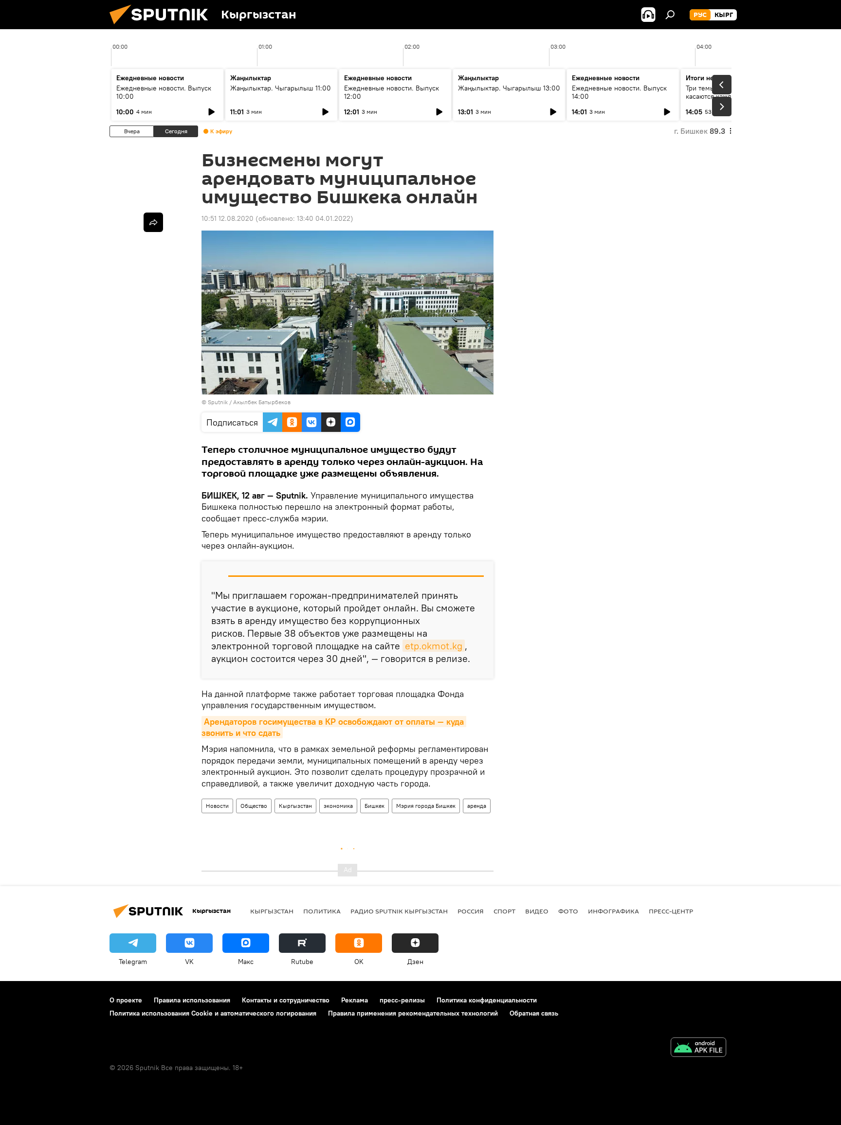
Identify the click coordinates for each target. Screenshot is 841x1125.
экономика (338, 805)
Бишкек (374, 805)
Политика (322, 911)
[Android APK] (698, 1048)
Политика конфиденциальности (487, 1000)
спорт (504, 911)
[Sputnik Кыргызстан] (162, 26)
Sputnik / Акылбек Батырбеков (249, 402)
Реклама (354, 1000)
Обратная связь (534, 1013)
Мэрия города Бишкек (426, 805)
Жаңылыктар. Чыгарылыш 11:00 (280, 88)
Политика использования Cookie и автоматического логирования (213, 1013)
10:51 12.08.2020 (227, 218)
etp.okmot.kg (433, 646)
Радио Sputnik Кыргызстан (399, 911)
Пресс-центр (671, 911)
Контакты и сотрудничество (285, 1000)
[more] (153, 222)
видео (536, 911)
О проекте (126, 1000)
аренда (476, 805)
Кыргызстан (295, 805)
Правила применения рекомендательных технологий (413, 1013)
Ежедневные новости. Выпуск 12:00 (391, 92)
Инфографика (613, 911)
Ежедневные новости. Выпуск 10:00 (163, 92)
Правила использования (192, 1000)
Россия (470, 911)
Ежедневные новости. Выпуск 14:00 (619, 92)
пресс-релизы (402, 1000)
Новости (217, 805)
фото (568, 911)
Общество (253, 805)
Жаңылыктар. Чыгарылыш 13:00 (509, 88)
